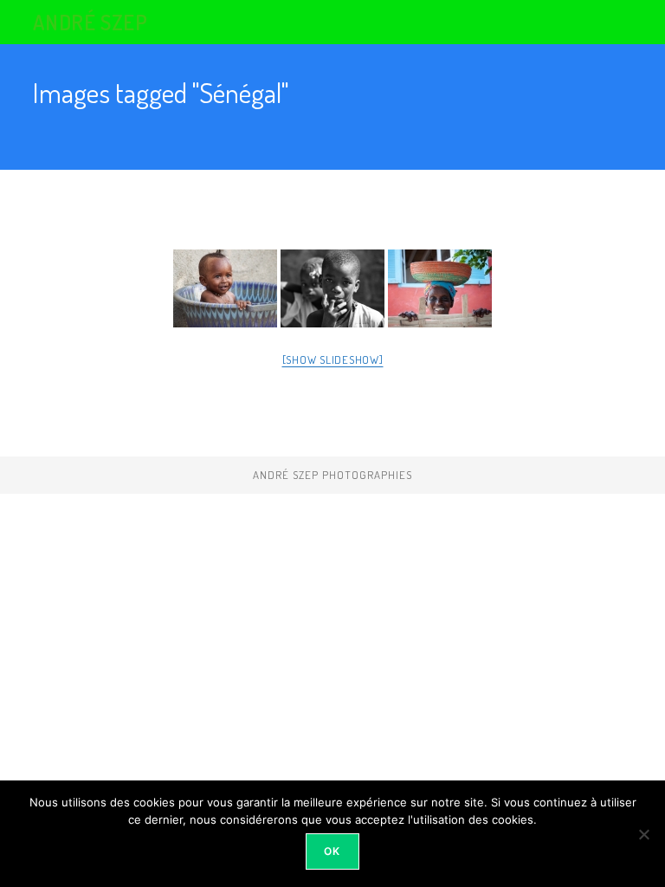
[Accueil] (37, 120)
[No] (643, 834)
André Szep (90, 22)
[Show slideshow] (333, 359)
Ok (332, 851)
